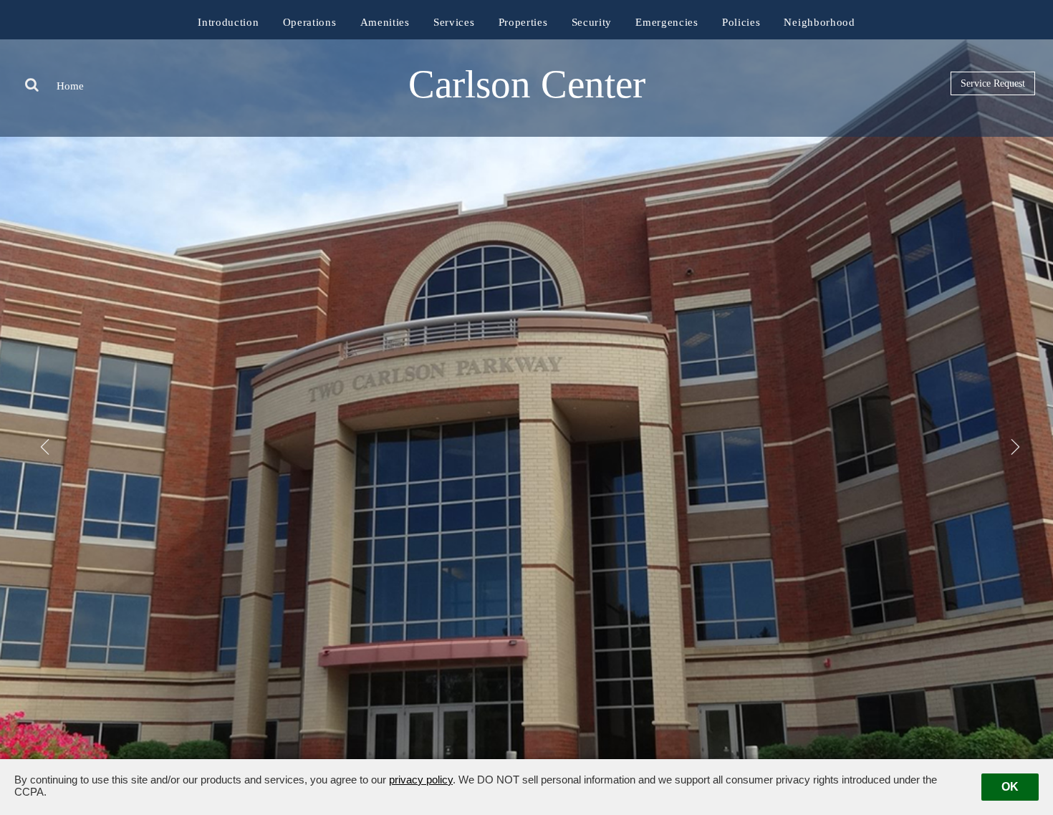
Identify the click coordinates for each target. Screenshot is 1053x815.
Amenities (385, 22)
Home (70, 86)
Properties (523, 22)
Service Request (993, 83)
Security (592, 22)
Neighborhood (819, 22)
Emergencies (666, 22)
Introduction (228, 22)
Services (454, 22)
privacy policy (421, 779)
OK (1010, 787)
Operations (310, 22)
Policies (741, 22)
